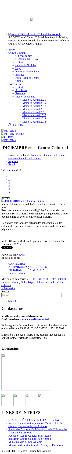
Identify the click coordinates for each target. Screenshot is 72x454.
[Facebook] (7, 405)
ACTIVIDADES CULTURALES (27, 266)
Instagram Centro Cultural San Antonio (30, 438)
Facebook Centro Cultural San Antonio (30, 435)
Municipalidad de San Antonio (25, 441)
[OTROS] (7, 137)
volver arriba (8, 288)
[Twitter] (19, 405)
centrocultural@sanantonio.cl (35, 319)
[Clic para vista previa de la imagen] (23, 200)
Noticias (21, 254)
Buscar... (6, 291)
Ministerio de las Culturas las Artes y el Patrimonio (36, 445)
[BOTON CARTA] (12, 133)
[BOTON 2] (8, 140)
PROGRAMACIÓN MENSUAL (27, 269)
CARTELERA (16, 263)
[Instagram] (32, 405)
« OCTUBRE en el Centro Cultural (46, 278)
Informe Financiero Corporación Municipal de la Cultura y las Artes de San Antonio (35, 425)
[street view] (25, 389)
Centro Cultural (17, 273)
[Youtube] (44, 405)
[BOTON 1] (8, 130)
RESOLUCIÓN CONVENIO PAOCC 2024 (33, 419)
